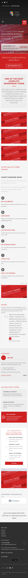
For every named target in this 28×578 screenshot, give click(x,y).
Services (3, 530)
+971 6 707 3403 (15, 6)
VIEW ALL (25, 375)
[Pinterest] (7, 2)
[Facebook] (2, 2)
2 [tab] (14, 485)
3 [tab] (17, 485)
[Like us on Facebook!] (8, 568)
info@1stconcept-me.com (10, 544)
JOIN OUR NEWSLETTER (14, 65)
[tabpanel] (14, 479)
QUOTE (24, 22)
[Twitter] (5, 2)
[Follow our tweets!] (10, 568)
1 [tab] (10, 485)
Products (3, 532)
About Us (3, 534)
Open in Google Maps (7, 552)
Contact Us (3, 536)
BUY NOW (14, 463)
